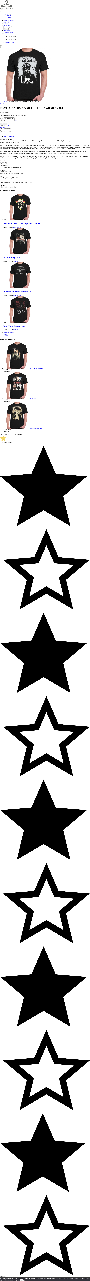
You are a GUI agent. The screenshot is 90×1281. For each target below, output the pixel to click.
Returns (6, 335)
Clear (16, 120)
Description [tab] (7, 135)
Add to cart (3, 123)
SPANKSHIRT (8, 30)
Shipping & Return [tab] (9, 136)
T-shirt (9, 15)
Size (2, 120)
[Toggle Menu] (10, 14)
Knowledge (7, 22)
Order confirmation (9, 20)
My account (7, 25)
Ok (21, 1280)
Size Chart (3, 127)
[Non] (24, 1280)
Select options (17, 227)
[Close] (0, 130)
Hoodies (9, 19)
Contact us (6, 23)
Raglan (9, 17)
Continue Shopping (9, 42)
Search (6, 28)
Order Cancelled (8, 32)
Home (1, 102)
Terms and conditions (9, 332)
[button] (1, 47)
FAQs (5, 334)
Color (2, 118)
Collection (6, 14)
